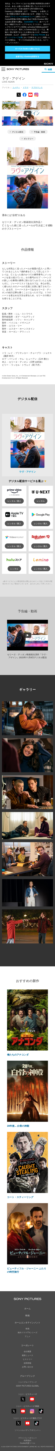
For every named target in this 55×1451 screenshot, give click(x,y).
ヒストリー (27, 1359)
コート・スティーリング (20, 1197)
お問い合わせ (27, 1366)
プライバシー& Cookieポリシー (22, 16)
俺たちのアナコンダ (18, 1054)
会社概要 (27, 1351)
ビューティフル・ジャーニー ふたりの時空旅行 (26, 1270)
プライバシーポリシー (27, 1437)
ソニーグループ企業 (14, 37)
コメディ (16, 87)
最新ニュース (27, 1355)
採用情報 (27, 1363)
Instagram (36, 96)
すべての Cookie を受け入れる (27, 48)
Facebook (25, 96)
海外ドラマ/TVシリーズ (27, 1332)
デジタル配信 (17, 131)
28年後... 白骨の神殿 (18, 1126)
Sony (46, 64)
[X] (14, 1411)
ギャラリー (28, 138)
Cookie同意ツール (31, 21)
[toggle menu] (3, 70)
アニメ (27, 1336)
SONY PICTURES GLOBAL (27, 1385)
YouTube (30, 96)
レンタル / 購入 (14, 500)
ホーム (27, 1308)
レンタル (41, 500)
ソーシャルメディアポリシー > (27, 1430)
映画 (27, 1315)
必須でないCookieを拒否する (27, 56)
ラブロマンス (37, 87)
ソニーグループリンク (27, 1382)
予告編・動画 (39, 131)
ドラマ (25, 87)
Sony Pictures (39, 34)
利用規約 (27, 1440)
